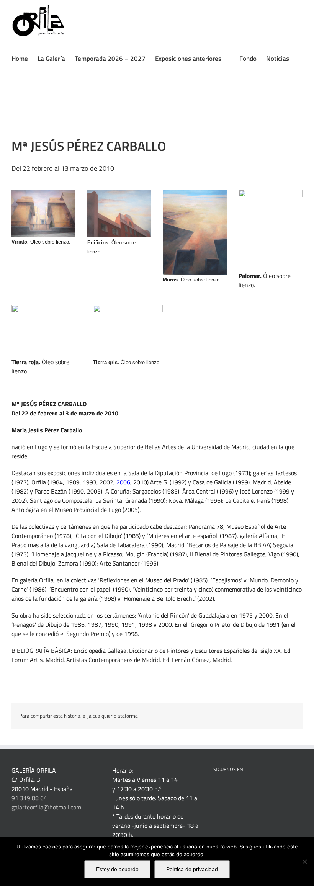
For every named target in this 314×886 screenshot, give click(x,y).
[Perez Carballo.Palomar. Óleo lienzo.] (271, 192)
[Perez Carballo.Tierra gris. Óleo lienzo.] (128, 307)
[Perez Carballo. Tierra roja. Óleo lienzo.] (46, 307)
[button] (13, 101)
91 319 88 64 (29, 798)
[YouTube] (257, 789)
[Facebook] (215, 789)
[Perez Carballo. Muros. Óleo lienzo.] (195, 192)
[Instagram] (267, 789)
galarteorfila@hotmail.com (46, 807)
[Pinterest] (236, 789)
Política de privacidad (192, 869)
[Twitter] (246, 789)
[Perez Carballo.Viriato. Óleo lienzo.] (43, 192)
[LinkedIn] (226, 789)
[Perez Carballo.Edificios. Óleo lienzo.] (119, 192)
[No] (304, 861)
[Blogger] (277, 789)
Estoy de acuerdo (117, 869)
